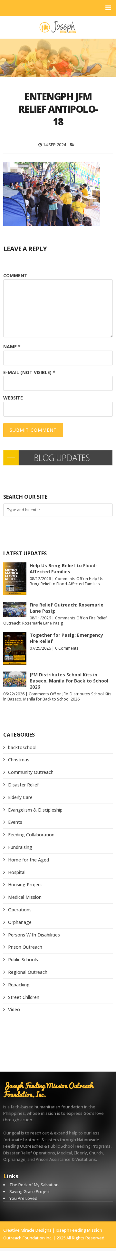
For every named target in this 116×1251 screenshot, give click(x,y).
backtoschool (22, 747)
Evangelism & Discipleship (35, 810)
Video (14, 1009)
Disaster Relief (23, 785)
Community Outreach (30, 772)
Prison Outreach (25, 947)
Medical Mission (25, 897)
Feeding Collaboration (31, 835)
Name (12, 346)
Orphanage (20, 922)
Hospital (16, 872)
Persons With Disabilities (34, 935)
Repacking (19, 985)
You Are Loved (23, 1198)
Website (13, 398)
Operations (20, 910)
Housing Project (25, 884)
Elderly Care (20, 797)
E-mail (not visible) (29, 372)
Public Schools (23, 959)
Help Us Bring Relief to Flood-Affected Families (63, 568)
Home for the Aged (28, 860)
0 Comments (67, 648)
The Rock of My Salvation (34, 1185)
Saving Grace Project (29, 1191)
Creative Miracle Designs (27, 1230)
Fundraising (20, 847)
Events (15, 822)
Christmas (18, 760)
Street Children (23, 997)
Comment (15, 275)
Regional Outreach (27, 972)
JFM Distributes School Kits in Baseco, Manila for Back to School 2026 (69, 681)
